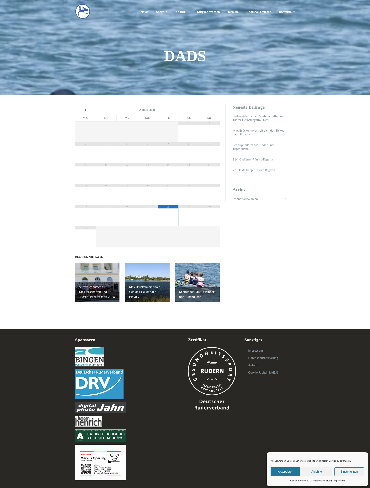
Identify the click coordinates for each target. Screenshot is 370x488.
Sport (160, 11)
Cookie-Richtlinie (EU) (263, 372)
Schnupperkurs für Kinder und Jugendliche (253, 147)
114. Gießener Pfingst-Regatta (253, 159)
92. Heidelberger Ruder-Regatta (254, 170)
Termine (233, 11)
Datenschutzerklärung (321, 481)
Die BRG (180, 11)
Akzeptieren (285, 471)
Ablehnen (317, 471)
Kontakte (285, 11)
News (144, 11)
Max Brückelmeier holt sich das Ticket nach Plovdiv (258, 132)
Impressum (339, 481)
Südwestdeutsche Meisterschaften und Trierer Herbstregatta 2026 (259, 118)
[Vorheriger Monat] (85, 110)
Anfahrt (253, 365)
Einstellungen (349, 471)
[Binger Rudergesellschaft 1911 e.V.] (82, 11)
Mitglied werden (208, 11)
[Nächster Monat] (209, 110)
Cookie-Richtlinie (299, 481)
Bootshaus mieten (258, 11)
